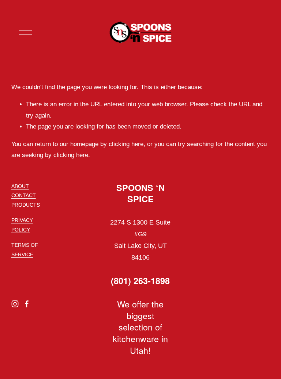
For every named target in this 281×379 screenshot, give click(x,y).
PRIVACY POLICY (22, 225)
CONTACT (23, 195)
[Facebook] (26, 303)
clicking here (126, 144)
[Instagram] (15, 303)
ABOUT (20, 186)
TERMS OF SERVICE (24, 249)
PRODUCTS (25, 205)
